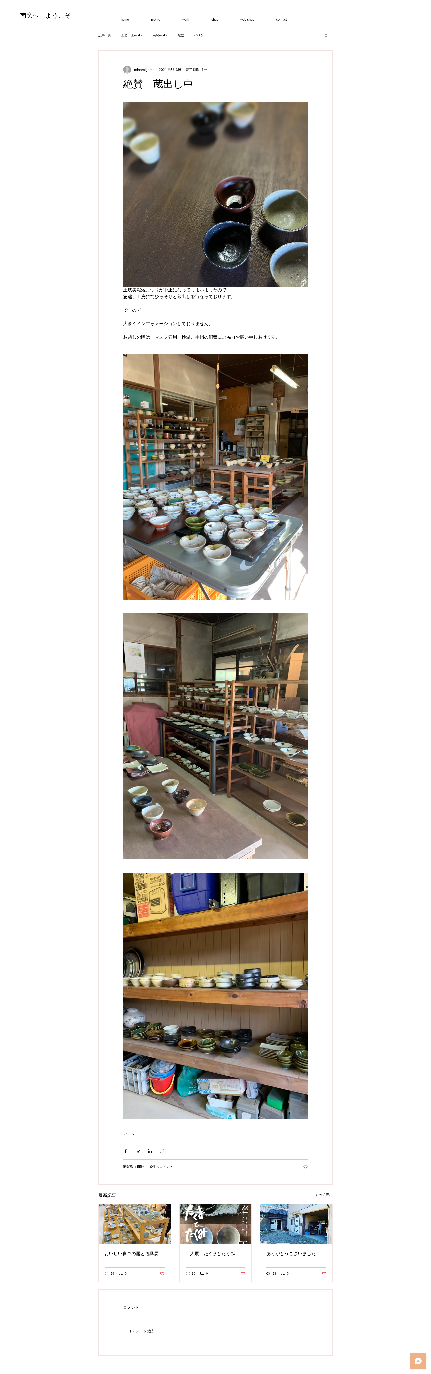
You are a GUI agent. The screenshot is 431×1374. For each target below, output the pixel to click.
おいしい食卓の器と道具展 (131, 1253)
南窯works (160, 35)
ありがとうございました (291, 1253)
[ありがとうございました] (296, 1224)
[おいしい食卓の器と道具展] (135, 1224)
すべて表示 (324, 1195)
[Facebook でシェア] (125, 1151)
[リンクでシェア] (162, 1151)
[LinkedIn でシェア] (150, 1151)
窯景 (181, 35)
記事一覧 (104, 35)
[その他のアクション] (305, 70)
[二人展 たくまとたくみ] (216, 1224)
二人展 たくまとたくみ (210, 1253)
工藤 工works (132, 35)
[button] (326, 35)
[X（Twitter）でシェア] (137, 1151)
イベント (200, 35)
